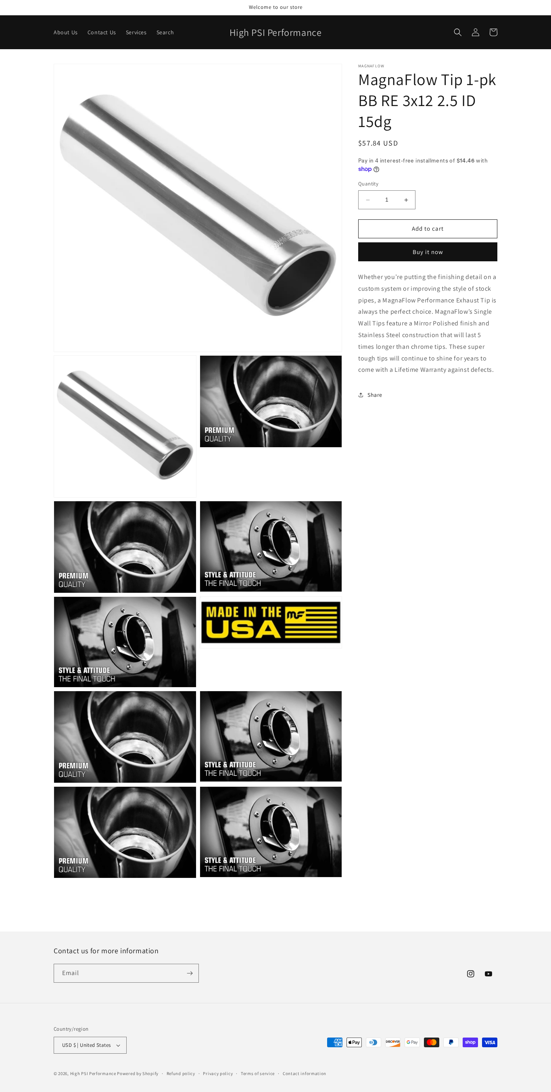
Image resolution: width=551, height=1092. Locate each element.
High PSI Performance (93, 1073)
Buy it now (428, 252)
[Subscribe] (189, 973)
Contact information (304, 1073)
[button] (458, 32)
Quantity (368, 184)
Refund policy (181, 1073)
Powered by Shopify (138, 1073)
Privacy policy (218, 1073)
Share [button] (374, 394)
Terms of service (258, 1073)
